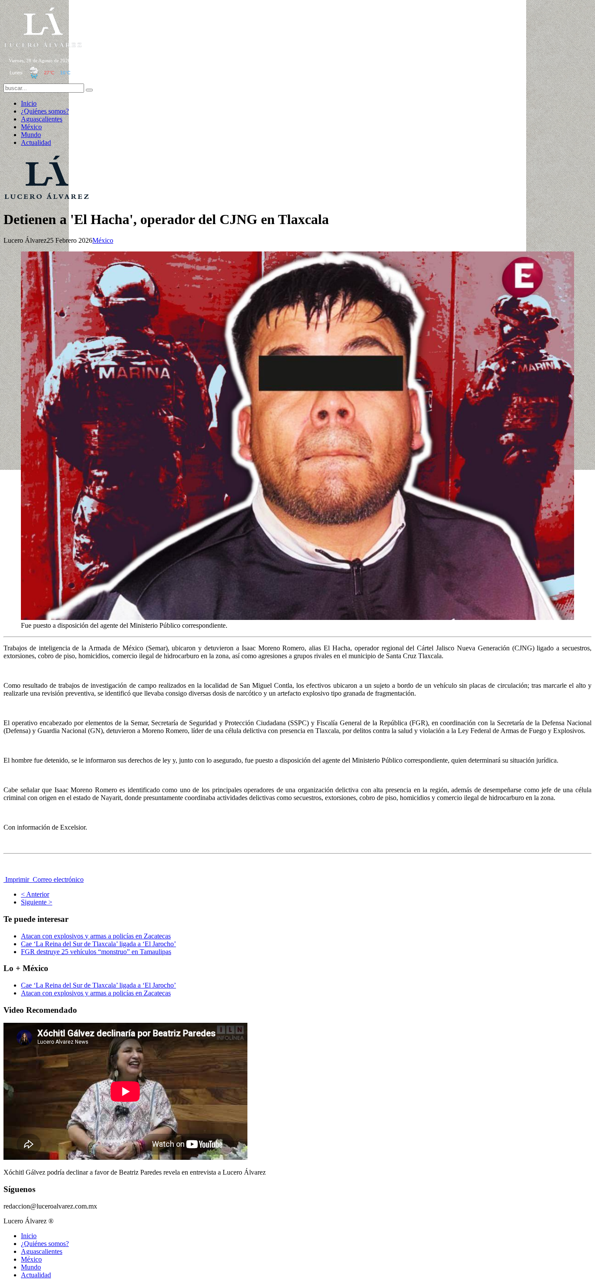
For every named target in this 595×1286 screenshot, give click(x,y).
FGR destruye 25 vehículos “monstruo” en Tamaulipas (96, 951)
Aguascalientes (41, 119)
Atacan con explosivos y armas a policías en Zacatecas (96, 936)
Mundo (31, 134)
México (31, 127)
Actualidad (36, 142)
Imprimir (17, 879)
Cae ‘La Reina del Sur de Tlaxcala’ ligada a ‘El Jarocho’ (98, 944)
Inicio (29, 103)
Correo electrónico (57, 879)
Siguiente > (36, 902)
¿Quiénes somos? (45, 111)
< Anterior (35, 894)
